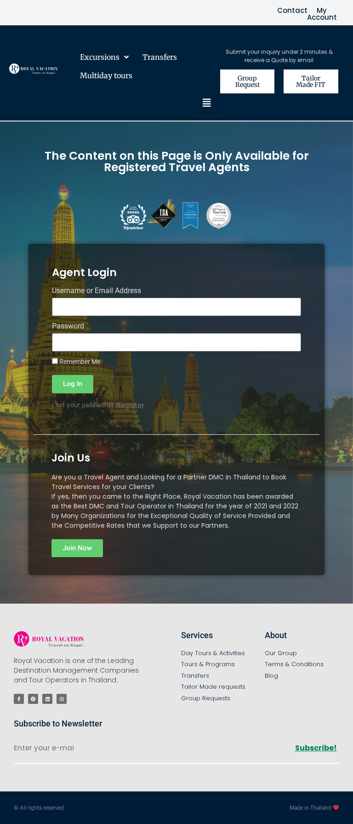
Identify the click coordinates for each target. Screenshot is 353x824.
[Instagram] (62, 699)
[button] (207, 103)
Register (130, 405)
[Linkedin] (47, 699)
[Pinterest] (33, 699)
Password (68, 326)
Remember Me (79, 361)
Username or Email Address (96, 291)
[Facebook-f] (19, 699)
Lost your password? (83, 405)
